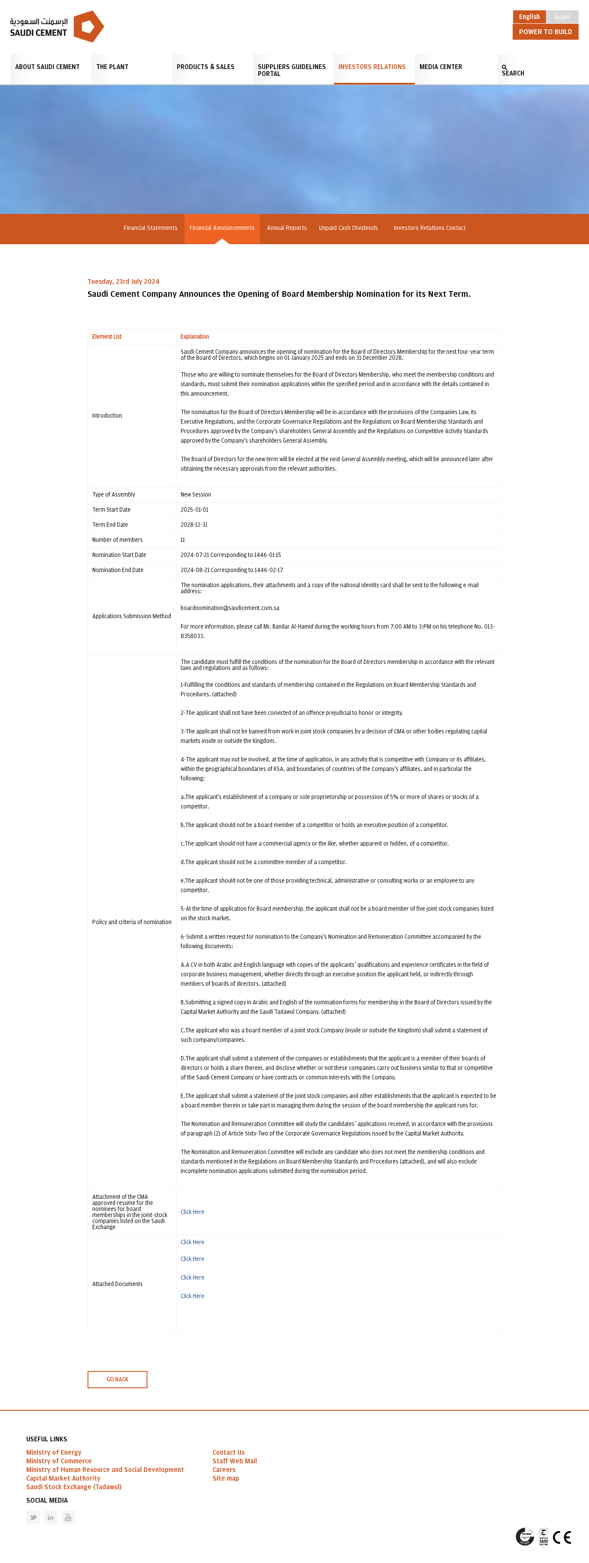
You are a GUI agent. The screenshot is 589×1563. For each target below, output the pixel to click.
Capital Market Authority (63, 1478)
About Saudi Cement (47, 66)
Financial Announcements (222, 228)
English (529, 16)
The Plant (112, 66)
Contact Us (228, 1452)
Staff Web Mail (235, 1461)
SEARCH (513, 73)
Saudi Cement (57, 26)
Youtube (63, 1510)
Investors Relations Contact (430, 228)
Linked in (45, 1510)
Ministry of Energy (53, 1452)
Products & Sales (206, 66)
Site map (226, 1478)
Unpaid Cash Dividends (350, 228)
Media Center (441, 66)
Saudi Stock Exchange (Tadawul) (74, 1487)
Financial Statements (151, 228)
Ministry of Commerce (59, 1461)
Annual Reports (287, 228)
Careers (224, 1469)
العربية (562, 16)
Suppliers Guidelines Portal (292, 70)
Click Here (192, 1212)
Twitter (26, 1510)
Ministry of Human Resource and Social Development (105, 1469)
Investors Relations (372, 66)
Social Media (47, 1500)
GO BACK (117, 1380)
